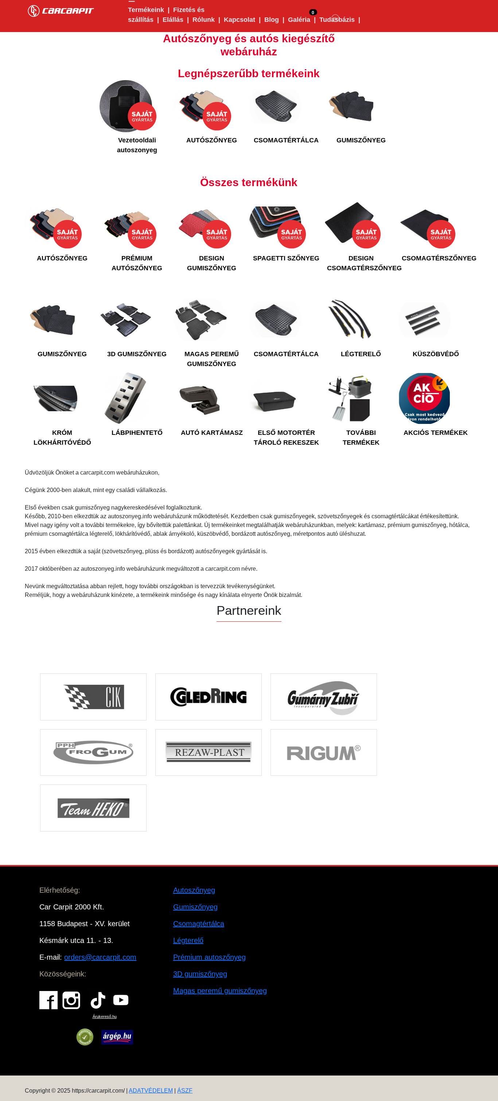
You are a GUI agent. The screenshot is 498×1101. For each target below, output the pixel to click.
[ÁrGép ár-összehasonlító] (117, 1037)
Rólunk (203, 19)
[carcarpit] (61, 10)
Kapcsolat (239, 19)
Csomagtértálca (198, 924)
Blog (271, 19)
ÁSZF (184, 1091)
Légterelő (188, 940)
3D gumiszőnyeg (200, 974)
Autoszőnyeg (194, 890)
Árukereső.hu (105, 1016)
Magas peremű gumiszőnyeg (220, 991)
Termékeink (146, 9)
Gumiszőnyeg (195, 907)
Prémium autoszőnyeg (209, 957)
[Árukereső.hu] (85, 1037)
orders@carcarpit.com (100, 957)
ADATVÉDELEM (151, 1091)
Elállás (173, 19)
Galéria (299, 19)
